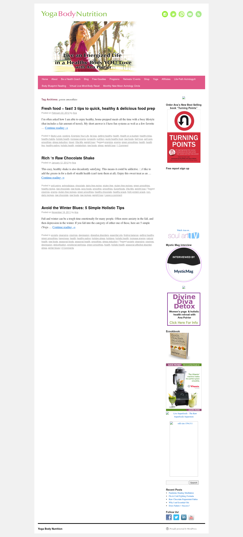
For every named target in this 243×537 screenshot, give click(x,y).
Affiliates (166, 79)
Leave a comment (113, 195)
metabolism (80, 145)
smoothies (46, 142)
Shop (146, 79)
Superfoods (119, 188)
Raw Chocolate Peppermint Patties (183, 499)
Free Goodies (99, 79)
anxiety (54, 235)
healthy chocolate (103, 191)
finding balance (131, 235)
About (54, 79)
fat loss (93, 135)
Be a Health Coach (70, 79)
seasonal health (82, 241)
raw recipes (85, 195)
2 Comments (68, 247)
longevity (91, 138)
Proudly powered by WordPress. (183, 528)
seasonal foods (66, 241)
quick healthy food (114, 138)
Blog (86, 79)
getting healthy (105, 135)
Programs (115, 79)
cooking (66, 135)
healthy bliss (146, 135)
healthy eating (53, 145)
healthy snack (119, 191)
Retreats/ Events (132, 79)
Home (45, 79)
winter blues (54, 247)
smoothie (97, 188)
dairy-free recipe (94, 185)
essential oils (116, 235)
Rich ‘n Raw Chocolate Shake (67, 157)
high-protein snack (136, 191)
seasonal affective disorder (139, 244)
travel (71, 142)
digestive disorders (100, 235)
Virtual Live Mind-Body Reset (85, 85)
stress (101, 145)
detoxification (59, 244)
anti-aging (56, 185)
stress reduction (60, 142)
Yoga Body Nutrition (50, 528)
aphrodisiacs (68, 185)
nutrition (100, 138)
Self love (139, 138)
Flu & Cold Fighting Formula (181, 496)
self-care (148, 138)
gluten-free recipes (123, 185)
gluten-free (108, 185)
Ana (75, 112)
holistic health (62, 138)
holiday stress (98, 238)
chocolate (80, 185)
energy (117, 142)
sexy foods (86, 188)
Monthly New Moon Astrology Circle (121, 85)
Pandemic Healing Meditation (181, 492)
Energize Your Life (80, 135)
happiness (64, 238)
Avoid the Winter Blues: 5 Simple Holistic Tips (82, 207)
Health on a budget (129, 135)
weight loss (89, 142)
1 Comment (122, 145)
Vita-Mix (79, 142)
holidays (110, 238)
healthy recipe (48, 188)
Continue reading (56, 128)
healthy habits (48, 138)
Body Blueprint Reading (54, 85)
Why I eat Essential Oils (179, 502)
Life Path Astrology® (185, 79)
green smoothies (130, 142)
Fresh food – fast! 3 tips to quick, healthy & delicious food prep (98, 108)
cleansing (63, 235)
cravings (45, 191)
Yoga (155, 79)
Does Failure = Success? (179, 505)
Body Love (56, 135)
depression (84, 235)
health (116, 135)
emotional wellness (76, 244)
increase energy (78, 138)
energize (108, 142)
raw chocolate (63, 188)
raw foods (129, 138)
